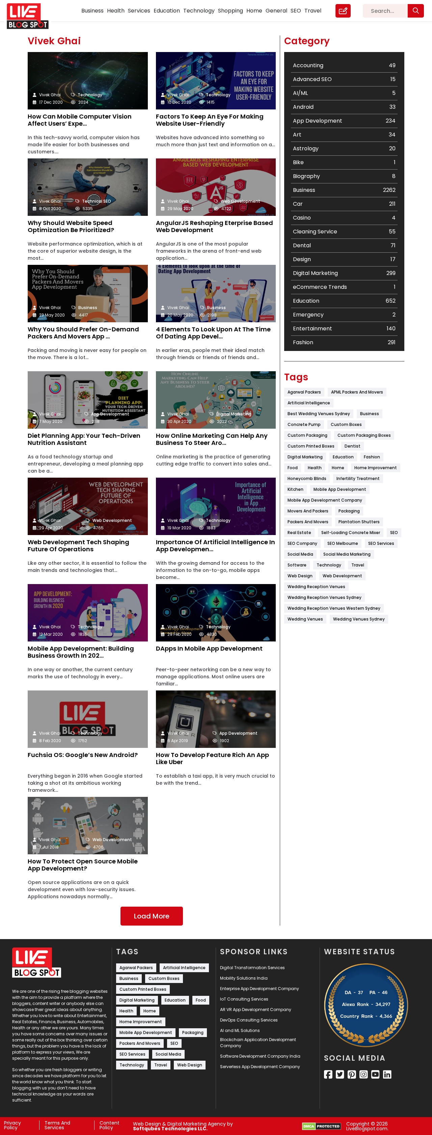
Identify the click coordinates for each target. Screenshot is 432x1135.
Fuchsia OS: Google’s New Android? (83, 755)
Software (297, 565)
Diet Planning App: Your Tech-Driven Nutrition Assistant (84, 439)
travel (357, 565)
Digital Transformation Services (252, 967)
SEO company (302, 543)
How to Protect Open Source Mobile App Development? (83, 865)
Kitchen (295, 489)
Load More (151, 916)
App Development (110, 414)
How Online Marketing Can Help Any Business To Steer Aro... (212, 439)
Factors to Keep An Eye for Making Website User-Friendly (210, 120)
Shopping (230, 11)
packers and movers (308, 522)
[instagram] (363, 1074)
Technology (199, 11)
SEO (296, 11)
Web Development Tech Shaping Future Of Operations (78, 546)
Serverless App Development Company (260, 1066)
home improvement (375, 468)
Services (139, 11)
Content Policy (109, 1125)
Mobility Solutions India (244, 978)
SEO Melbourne (342, 543)
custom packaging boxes (364, 435)
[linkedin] (387, 1074)
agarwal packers (304, 392)
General (276, 11)
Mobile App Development (340, 489)
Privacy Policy (12, 1125)
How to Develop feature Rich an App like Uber (212, 758)
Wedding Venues (305, 619)
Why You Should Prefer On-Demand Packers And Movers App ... (83, 333)
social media (300, 554)
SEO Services (381, 543)
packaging (349, 511)
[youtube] (375, 1074)
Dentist (352, 446)
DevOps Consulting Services (249, 1020)
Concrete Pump (304, 424)
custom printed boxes (311, 446)
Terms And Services (57, 1125)
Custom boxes (346, 424)
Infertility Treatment (358, 478)
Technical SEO (96, 201)
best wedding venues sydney (319, 414)
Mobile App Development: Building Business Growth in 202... (81, 652)
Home (254, 11)
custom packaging (307, 435)
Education (167, 11)
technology (329, 565)
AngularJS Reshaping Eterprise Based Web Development (214, 226)
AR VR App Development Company (255, 1009)
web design (300, 576)
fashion (372, 457)
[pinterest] (352, 1074)
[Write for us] (343, 11)
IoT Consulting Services (244, 999)
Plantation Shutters (359, 522)
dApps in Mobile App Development (209, 649)
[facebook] (328, 1074)
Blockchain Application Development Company (258, 1043)
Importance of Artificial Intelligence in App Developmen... (215, 546)
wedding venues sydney (359, 619)
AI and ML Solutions (240, 1030)
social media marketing (347, 554)
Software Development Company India (260, 1056)
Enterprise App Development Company (259, 988)
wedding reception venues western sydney (334, 608)
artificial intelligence (309, 403)
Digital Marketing (233, 414)
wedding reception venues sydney (324, 597)
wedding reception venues (316, 586)
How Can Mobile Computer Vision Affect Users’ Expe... (80, 120)
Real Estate (299, 532)
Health (116, 11)
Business (92, 11)
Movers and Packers (308, 511)
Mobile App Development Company (325, 500)
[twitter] (340, 1074)
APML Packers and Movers (357, 392)
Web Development (240, 201)
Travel (312, 11)
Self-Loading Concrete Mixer (350, 532)
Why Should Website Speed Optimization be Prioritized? (71, 226)
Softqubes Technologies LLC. (170, 1128)
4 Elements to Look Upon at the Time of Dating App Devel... (213, 333)
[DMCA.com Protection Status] (321, 1126)
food (293, 468)
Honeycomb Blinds (307, 478)
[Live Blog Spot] (31, 16)
